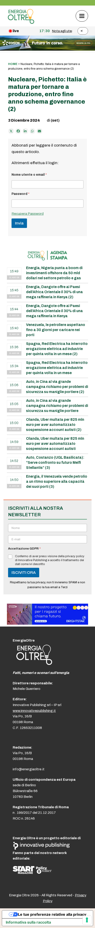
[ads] (47, 623)
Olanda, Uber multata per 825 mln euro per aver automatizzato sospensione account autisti (55, 443)
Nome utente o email (29, 174)
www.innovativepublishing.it (34, 711)
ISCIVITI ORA (24, 572)
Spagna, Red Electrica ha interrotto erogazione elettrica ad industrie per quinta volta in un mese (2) (57, 349)
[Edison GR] (47, 49)
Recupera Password (28, 213)
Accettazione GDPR (24, 548)
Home (13, 64)
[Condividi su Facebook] (18, 131)
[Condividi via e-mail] (39, 131)
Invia (19, 223)
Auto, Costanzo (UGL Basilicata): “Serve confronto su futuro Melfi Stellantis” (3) (55, 462)
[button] (81, 16)
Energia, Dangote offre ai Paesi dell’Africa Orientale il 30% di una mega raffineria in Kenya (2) (54, 292)
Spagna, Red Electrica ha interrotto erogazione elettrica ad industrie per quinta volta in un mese (57, 368)
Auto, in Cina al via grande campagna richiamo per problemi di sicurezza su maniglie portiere (57, 406)
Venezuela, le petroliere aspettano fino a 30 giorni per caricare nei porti (55, 330)
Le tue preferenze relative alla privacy (52, 914)
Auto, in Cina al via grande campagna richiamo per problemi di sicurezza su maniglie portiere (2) (57, 387)
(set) (55, 120)
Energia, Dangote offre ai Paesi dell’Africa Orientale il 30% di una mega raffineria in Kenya (54, 311)
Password (21, 194)
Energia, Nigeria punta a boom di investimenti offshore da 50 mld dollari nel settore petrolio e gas (54, 273)
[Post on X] (11, 131)
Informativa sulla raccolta (28, 922)
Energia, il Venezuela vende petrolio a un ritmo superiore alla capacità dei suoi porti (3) (56, 481)
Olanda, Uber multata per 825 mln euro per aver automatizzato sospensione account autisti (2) (55, 425)
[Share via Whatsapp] (33, 131)
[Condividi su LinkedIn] (25, 131)
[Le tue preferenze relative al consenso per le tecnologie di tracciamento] (87, 920)
